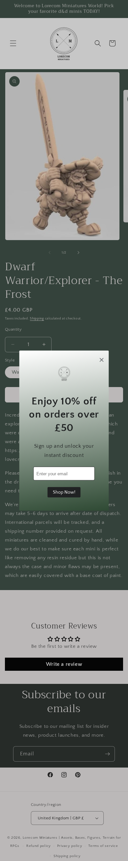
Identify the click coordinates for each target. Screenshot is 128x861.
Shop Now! (64, 492)
